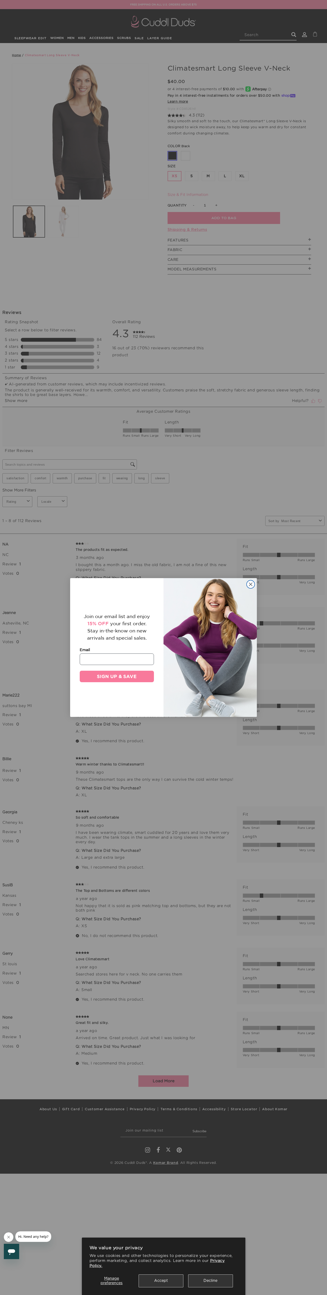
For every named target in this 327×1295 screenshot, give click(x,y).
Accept (161, 1281)
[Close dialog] (250, 584)
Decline (210, 1281)
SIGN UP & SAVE (117, 676)
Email (85, 650)
